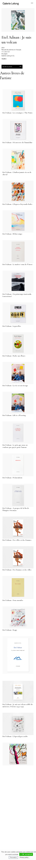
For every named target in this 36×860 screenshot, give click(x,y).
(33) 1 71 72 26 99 (10, 837)
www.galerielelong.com (25, 839)
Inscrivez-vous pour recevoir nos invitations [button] (16, 780)
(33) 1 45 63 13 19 (10, 815)
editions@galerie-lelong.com (26, 817)
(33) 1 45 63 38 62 (26, 815)
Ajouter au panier (7, 66)
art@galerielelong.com (25, 837)
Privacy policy (24, 857)
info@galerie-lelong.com (9, 817)
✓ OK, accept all (26, 854)
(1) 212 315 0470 (26, 835)
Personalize (13, 857)
